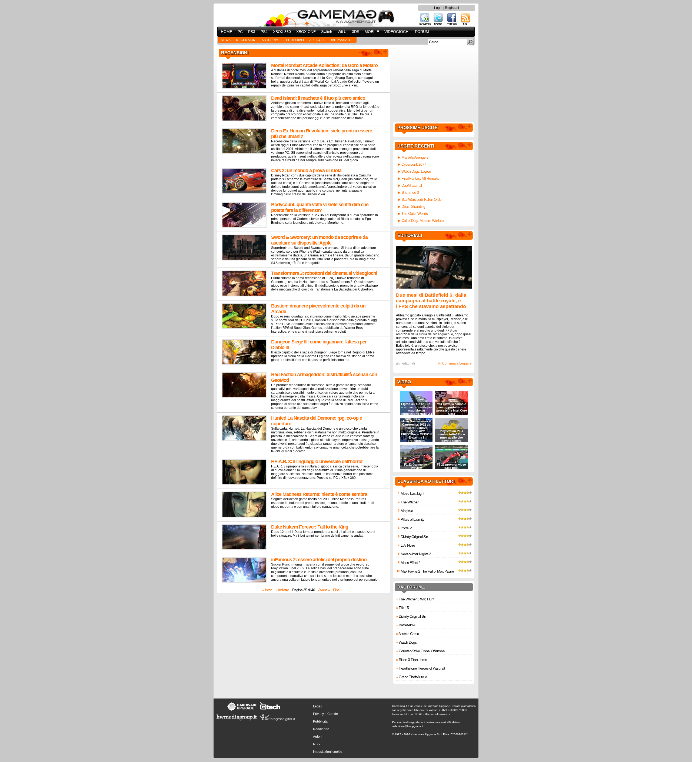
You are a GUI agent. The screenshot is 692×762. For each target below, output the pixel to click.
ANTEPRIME (271, 40)
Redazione (321, 729)
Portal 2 (406, 528)
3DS (355, 31)
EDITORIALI (295, 40)
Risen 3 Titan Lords (413, 659)
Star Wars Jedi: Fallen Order (422, 199)
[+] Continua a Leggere (455, 363)
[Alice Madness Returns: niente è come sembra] (244, 516)
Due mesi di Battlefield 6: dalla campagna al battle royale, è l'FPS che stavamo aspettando (431, 300)
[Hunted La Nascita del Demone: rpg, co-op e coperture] (244, 440)
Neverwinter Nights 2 (416, 554)
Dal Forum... (411, 587)
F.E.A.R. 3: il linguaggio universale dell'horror (317, 461)
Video (404, 382)
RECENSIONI (246, 40)
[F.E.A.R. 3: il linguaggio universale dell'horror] (244, 484)
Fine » (337, 590)
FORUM (422, 31)
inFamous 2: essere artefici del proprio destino (319, 559)
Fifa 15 (404, 608)
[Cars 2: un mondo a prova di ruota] (244, 193)
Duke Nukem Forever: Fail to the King (309, 527)
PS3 (251, 31)
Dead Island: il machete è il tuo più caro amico (318, 98)
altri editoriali (405, 363)
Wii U (342, 31)
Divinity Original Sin (414, 536)
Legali (317, 706)
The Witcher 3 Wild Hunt (416, 599)
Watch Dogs (408, 642)
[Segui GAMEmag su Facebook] (451, 24)
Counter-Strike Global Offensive (422, 651)
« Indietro (282, 590)
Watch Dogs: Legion (416, 171)
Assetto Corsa (408, 633)
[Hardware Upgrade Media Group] (236, 722)
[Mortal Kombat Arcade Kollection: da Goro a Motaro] (244, 87)
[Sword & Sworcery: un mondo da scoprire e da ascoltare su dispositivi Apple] (244, 259)
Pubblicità (320, 721)
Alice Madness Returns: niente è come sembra (319, 494)
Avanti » (324, 590)
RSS (316, 744)
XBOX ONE (306, 31)
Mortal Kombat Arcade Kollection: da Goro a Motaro (324, 65)
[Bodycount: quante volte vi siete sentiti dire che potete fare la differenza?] (244, 227)
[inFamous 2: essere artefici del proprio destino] (244, 582)
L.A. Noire (408, 545)
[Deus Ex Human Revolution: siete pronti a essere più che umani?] (244, 153)
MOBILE (372, 31)
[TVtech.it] (270, 711)
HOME (226, 31)
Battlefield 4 (407, 625)
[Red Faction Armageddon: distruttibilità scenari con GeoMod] (244, 397)
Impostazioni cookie (327, 752)
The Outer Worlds (414, 213)
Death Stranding (413, 206)
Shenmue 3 (410, 192)
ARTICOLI (316, 40)
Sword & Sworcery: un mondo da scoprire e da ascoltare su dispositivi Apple (319, 240)
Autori (317, 736)
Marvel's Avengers (414, 157)
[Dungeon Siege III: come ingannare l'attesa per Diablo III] (244, 364)
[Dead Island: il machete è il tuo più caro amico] (244, 120)
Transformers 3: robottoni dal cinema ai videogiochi (324, 273)
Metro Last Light (412, 493)
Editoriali (409, 235)
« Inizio (267, 590)
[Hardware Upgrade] (242, 711)
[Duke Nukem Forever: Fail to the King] (244, 549)
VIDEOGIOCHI (397, 31)
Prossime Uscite (417, 127)
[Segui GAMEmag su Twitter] (438, 24)
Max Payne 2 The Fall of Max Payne (427, 571)
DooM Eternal (411, 185)
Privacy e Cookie (325, 714)
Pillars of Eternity (412, 519)
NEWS (226, 40)
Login (438, 8)
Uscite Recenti (415, 146)
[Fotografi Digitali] (277, 722)
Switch (326, 31)
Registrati (452, 8)
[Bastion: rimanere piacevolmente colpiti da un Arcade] (244, 328)
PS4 (264, 31)
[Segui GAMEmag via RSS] (465, 24)
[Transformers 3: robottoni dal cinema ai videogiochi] (244, 295)
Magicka (407, 511)
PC (240, 31)
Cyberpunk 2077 (413, 164)
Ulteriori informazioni (437, 714)
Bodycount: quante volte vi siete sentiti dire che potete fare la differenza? (319, 207)
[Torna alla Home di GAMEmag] (346, 15)
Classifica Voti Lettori (425, 481)
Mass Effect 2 (410, 562)
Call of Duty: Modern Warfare (422, 220)
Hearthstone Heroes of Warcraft (422, 668)
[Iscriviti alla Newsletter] (424, 24)
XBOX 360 (282, 31)
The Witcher (409, 502)
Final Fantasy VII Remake (420, 178)
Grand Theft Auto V (413, 677)
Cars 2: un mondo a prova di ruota (306, 170)
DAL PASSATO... (342, 40)
